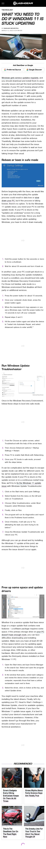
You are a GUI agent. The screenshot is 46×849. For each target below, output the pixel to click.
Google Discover (35, 70)
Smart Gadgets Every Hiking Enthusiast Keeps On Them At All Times (11, 795)
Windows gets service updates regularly (20, 78)
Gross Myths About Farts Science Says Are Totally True (34, 793)
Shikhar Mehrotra (11, 28)
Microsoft (40, 185)
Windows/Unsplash (39, 58)
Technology (7, 10)
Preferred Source (14, 70)
